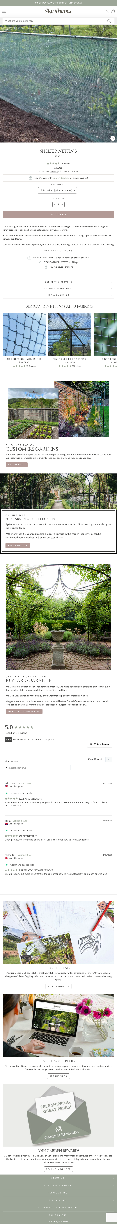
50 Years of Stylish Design (57, 1208)
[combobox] (58, 21)
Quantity (58, 199)
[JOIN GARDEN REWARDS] (58, 1115)
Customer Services (57, 1185)
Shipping (54, 171)
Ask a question (58, 295)
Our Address (58, 1215)
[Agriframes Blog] (58, 1025)
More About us (58, 986)
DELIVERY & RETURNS (58, 282)
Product (57, 184)
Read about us (17, 545)
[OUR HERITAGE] (58, 932)
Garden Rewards (61, 178)
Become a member (58, 1169)
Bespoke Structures (58, 288)
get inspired (16, 465)
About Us (57, 1178)
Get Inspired (58, 1200)
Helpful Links (58, 1193)
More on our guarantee (24, 711)
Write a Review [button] (101, 744)
